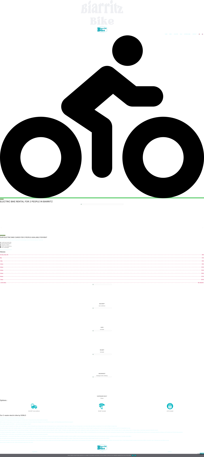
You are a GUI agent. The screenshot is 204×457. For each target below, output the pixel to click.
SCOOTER (176, 34)
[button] (1, 227)
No (135, 455)
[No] (202, 455)
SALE (181, 34)
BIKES (170, 34)
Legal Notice (34, 451)
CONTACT (194, 34)
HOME (166, 34)
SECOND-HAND (187, 34)
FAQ (102, 451)
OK (132, 455)
